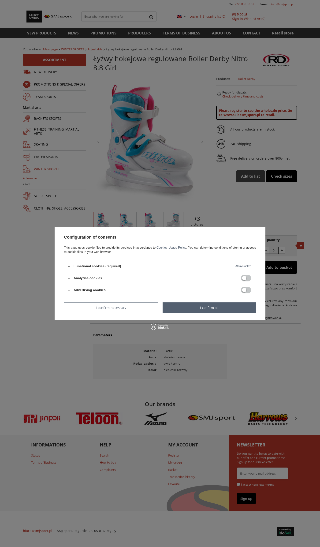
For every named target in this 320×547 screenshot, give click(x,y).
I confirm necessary (111, 307)
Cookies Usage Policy (171, 247)
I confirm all (209, 307)
